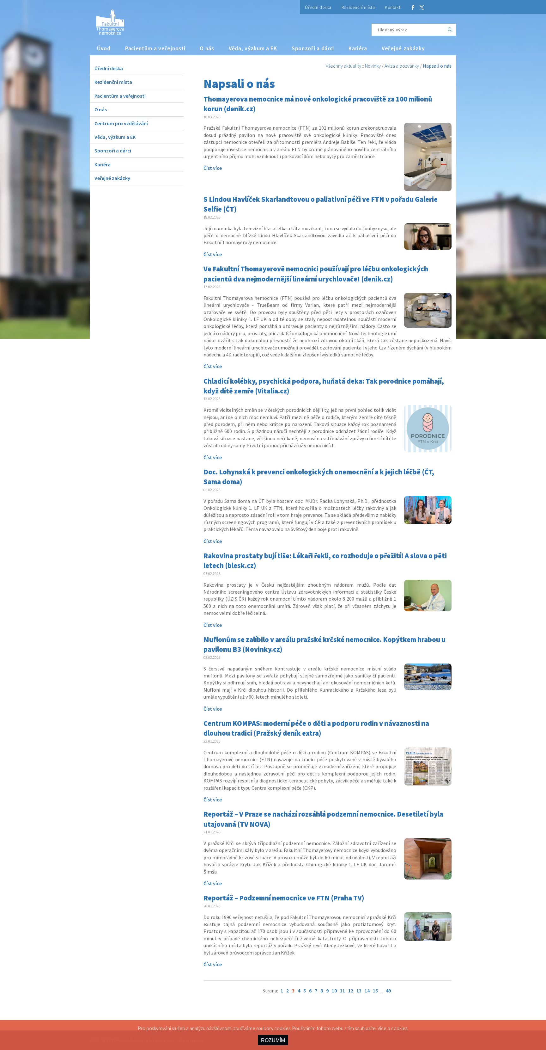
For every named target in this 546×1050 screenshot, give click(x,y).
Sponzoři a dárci (313, 48)
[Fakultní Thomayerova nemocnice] (107, 19)
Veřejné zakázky (403, 48)
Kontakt (392, 7)
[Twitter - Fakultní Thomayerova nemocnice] (421, 7)
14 (367, 990)
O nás (207, 48)
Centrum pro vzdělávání (121, 123)
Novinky (373, 66)
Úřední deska (318, 7)
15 (375, 990)
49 (388, 990)
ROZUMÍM (273, 1040)
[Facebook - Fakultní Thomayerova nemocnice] (413, 7)
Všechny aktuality (343, 66)
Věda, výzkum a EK (253, 48)
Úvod (104, 48)
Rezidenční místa (358, 7)
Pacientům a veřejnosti (155, 48)
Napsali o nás (437, 66)
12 (350, 990)
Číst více (212, 168)
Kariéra (358, 48)
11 (342, 990)
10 (334, 990)
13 (358, 990)
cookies (399, 1028)
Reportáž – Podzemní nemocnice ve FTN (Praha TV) (283, 897)
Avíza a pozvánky (402, 66)
